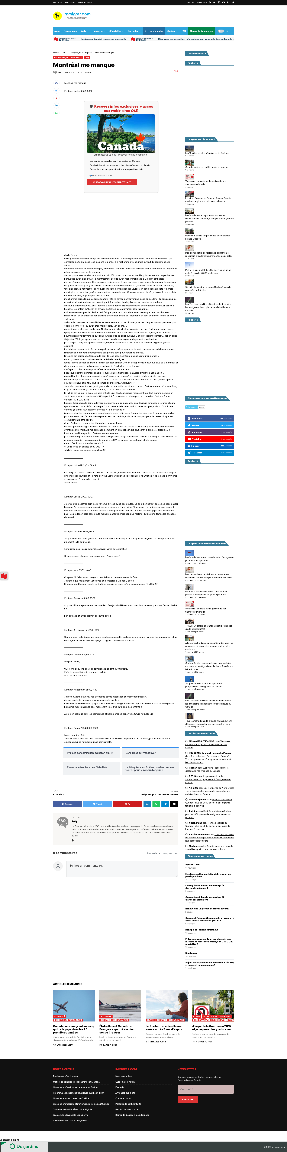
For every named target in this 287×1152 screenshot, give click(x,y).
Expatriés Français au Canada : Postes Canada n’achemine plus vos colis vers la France (208, 200)
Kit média (119, 1087)
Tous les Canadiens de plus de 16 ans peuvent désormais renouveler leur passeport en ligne (208, 722)
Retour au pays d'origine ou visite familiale (213, 1020)
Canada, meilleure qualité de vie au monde (206, 167)
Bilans (150, 1020)
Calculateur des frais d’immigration (70, 1120)
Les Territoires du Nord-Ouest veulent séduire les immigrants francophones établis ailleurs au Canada (208, 307)
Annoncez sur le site (125, 1093)
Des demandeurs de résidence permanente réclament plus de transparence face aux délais (208, 254)
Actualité (59, 1016)
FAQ (64, 52)
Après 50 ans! (192, 864)
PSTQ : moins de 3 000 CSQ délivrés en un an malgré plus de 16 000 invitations (208, 271)
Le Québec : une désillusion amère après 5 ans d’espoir (164, 1028)
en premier (170, 853)
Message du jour (158, 1042)
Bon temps (191, 953)
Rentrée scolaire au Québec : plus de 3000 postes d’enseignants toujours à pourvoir (206, 593)
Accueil (56, 52)
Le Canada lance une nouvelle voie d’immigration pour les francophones (209, 559)
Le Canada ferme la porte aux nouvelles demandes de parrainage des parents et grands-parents (209, 218)
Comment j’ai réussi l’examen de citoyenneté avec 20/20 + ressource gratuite (209, 919)
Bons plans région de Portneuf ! (202, 930)
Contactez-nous (123, 1098)
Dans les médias (123, 1076)
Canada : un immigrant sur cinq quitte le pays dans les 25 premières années (73, 1029)
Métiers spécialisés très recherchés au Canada (76, 1082)
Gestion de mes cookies (127, 1109)
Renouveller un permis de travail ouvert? (207, 909)
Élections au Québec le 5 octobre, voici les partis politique (208, 875)
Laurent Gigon (110, 1045)
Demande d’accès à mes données (132, 1115)
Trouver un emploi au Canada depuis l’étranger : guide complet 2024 (209, 627)
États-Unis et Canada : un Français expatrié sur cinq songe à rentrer (117, 1029)
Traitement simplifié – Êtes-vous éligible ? (73, 1109)
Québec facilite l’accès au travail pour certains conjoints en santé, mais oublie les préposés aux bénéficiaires (209, 666)
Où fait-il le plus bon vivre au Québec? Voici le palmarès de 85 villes (208, 288)
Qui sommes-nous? (125, 1082)
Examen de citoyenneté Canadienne (70, 1115)
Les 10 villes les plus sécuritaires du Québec (207, 153)
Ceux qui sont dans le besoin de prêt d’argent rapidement (204, 886)
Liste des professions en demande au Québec (76, 1087)
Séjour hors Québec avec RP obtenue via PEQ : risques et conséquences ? (209, 963)
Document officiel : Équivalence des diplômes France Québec (207, 237)
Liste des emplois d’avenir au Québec (71, 1098)
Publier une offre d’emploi (65, 1076)
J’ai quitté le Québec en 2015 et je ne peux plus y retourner (211, 1028)
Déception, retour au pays (80, 52)
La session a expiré (9, 1140)
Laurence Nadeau (65, 1045)
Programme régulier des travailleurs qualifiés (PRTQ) (78, 1093)
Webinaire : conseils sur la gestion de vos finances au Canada (205, 183)
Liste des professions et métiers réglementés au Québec (81, 1104)
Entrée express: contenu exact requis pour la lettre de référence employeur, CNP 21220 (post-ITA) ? (209, 941)
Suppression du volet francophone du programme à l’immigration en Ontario (204, 685)
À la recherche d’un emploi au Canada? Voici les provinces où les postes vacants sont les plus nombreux (209, 646)
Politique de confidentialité (128, 1104)
